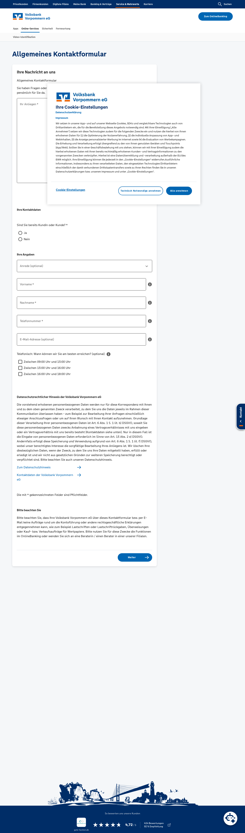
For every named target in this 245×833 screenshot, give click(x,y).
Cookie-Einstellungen (70, 190)
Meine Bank (79, 4)
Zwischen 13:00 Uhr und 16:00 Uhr (47, 368)
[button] (150, 286)
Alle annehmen (179, 190)
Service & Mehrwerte (127, 4)
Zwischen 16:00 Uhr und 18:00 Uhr (47, 374)
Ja (25, 233)
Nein (27, 239)
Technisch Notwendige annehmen (141, 190)
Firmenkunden (40, 4)
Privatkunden (20, 4)
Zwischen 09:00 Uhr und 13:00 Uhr (47, 362)
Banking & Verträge (101, 4)
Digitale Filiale (61, 4)
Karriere (148, 4)
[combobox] (84, 267)
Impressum (62, 118)
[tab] (15, 29)
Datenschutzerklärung (68, 112)
